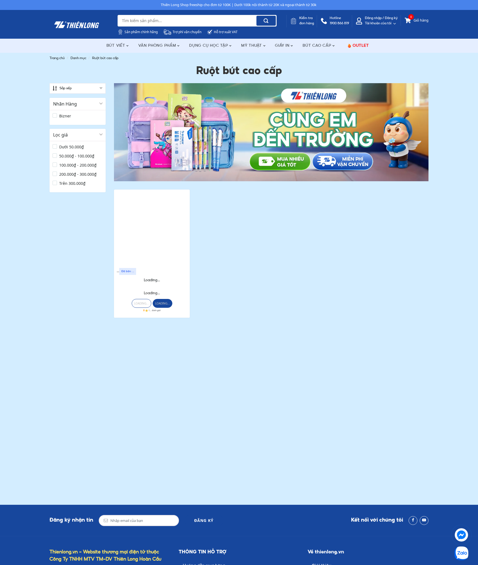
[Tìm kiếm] (266, 21)
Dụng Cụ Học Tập (209, 46)
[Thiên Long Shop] (77, 25)
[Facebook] (413, 520)
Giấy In (283, 46)
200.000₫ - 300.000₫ (78, 174)
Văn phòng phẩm (157, 46)
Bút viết (116, 46)
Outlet (361, 46)
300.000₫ (72, 183)
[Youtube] (424, 520)
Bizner (65, 116)
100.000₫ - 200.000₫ (78, 165)
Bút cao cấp (317, 46)
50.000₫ (71, 146)
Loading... (152, 280)
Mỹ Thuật (252, 46)
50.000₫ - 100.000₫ (76, 156)
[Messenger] (461, 535)
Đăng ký (204, 520)
